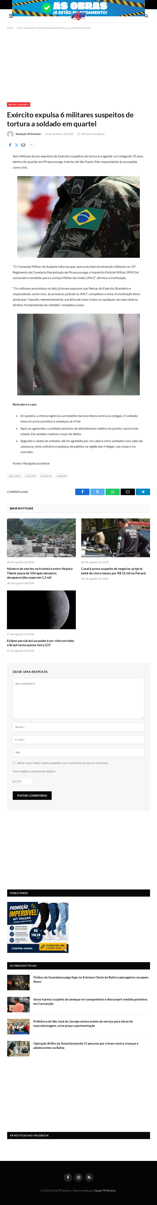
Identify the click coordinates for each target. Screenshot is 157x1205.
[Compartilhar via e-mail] (23, 145)
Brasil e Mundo (19, 104)
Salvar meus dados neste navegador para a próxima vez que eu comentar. (62, 763)
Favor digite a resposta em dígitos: (34, 771)
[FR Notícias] (78, 15)
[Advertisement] (78, 65)
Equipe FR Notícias (105, 1190)
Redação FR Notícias (28, 134)
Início (10, 27)
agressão (14, 476)
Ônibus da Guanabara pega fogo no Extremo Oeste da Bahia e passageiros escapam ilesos (90, 979)
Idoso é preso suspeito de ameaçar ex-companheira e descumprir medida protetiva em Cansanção (90, 1001)
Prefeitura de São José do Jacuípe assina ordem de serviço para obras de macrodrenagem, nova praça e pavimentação (83, 1023)
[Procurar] (146, 15)
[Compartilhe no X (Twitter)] (16, 145)
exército (30, 476)
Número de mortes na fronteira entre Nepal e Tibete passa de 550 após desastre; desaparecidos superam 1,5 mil (40, 573)
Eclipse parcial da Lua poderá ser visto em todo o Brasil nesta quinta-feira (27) (40, 643)
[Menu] (11, 15)
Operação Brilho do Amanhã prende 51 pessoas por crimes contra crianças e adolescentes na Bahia (85, 1045)
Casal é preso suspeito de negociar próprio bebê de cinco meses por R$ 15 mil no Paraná (113, 571)
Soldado (62, 476)
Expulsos (46, 476)
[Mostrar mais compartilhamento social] (31, 145)
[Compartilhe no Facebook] (10, 145)
